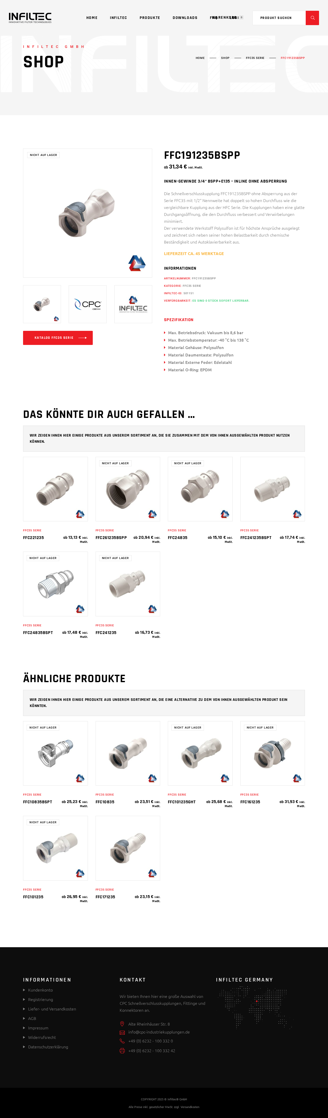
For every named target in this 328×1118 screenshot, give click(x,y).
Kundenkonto (40, 990)
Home (200, 58)
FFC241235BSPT (256, 538)
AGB (32, 1018)
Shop (225, 58)
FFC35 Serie (255, 58)
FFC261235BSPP (111, 538)
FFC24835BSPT (38, 633)
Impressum (38, 1027)
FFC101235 (33, 897)
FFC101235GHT (182, 802)
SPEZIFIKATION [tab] (179, 320)
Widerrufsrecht (42, 1037)
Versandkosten (190, 1107)
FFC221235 (33, 538)
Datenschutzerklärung (48, 1046)
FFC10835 (105, 802)
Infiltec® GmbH (177, 1099)
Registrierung (40, 999)
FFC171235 (105, 897)
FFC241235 (106, 633)
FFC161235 (250, 802)
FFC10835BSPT (37, 802)
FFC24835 (178, 538)
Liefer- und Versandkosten (52, 1008)
